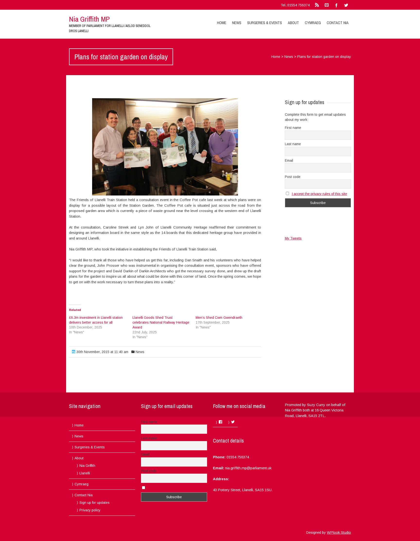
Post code (292, 177)
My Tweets (293, 238)
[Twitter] (346, 5)
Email (289, 160)
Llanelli (84, 473)
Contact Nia (338, 22)
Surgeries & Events (264, 22)
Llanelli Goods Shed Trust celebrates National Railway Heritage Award (160, 322)
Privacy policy (89, 510)
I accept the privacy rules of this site (319, 194)
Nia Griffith (87, 466)
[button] (165, 146)
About (293, 22)
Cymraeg (313, 22)
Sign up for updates (94, 503)
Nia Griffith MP (89, 19)
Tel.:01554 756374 (295, 5)
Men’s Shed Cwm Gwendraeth (219, 317)
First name (293, 128)
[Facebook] (336, 5)
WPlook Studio (339, 532)
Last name (293, 144)
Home (221, 22)
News (236, 22)
